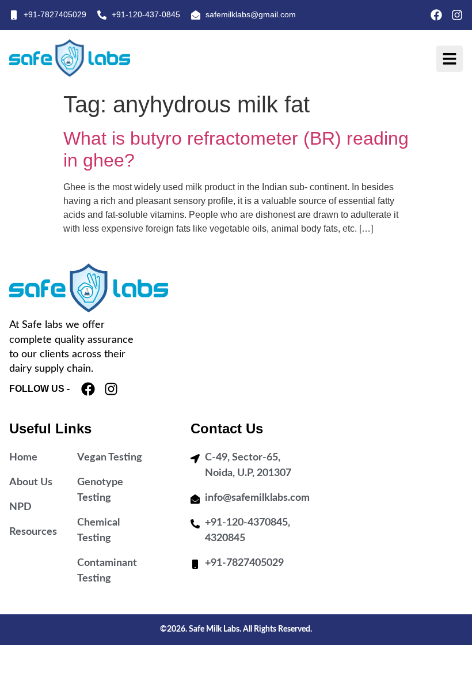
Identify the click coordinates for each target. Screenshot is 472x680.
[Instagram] (457, 15)
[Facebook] (436, 15)
